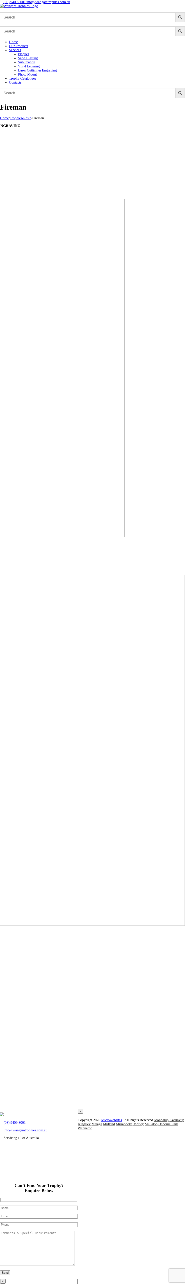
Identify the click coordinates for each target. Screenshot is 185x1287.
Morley (138, 1124)
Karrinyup (176, 1120)
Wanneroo (85, 1128)
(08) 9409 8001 (14, 2)
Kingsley (84, 1124)
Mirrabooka (124, 1124)
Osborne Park (168, 1124)
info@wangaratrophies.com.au (48, 2)
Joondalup (161, 1120)
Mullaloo (151, 1124)
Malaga (96, 1124)
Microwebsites (111, 1120)
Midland (109, 1124)
